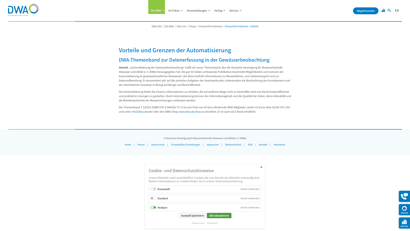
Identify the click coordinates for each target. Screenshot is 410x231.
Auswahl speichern (192, 215)
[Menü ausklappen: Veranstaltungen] (209, 11)
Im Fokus (174, 10)
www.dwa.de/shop (190, 111)
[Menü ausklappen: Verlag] (224, 11)
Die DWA (156, 10)
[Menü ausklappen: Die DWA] (163, 11)
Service (233, 10)
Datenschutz (198, 222)
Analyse (162, 207)
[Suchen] (389, 11)
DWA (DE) (157, 26)
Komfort (163, 198)
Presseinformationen (210, 26)
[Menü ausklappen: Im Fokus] (182, 11)
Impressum (212, 222)
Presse (192, 26)
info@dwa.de (139, 111)
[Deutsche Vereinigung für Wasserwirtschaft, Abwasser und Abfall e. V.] (23, 10)
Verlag (218, 10)
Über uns (181, 26)
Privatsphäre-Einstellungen (185, 144)
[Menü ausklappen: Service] (240, 11)
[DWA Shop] (383, 11)
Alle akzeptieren (219, 215)
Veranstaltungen (197, 10)
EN (397, 10)
